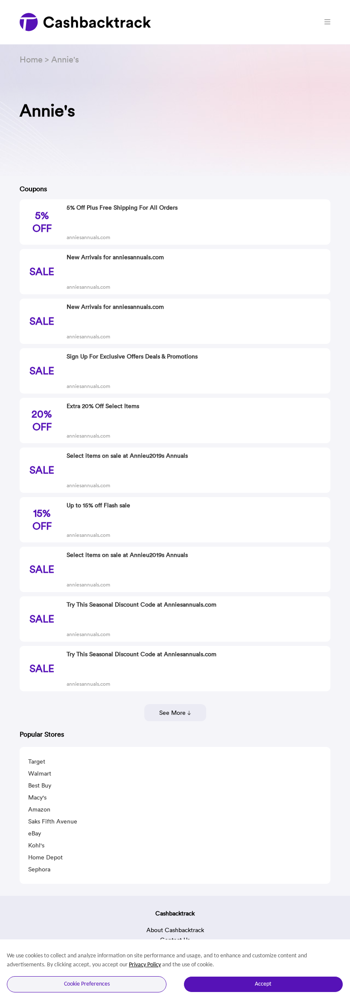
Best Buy (39, 785)
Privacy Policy (145, 965)
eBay (34, 833)
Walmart (39, 773)
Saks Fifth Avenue (52, 821)
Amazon (39, 809)
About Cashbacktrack (175, 930)
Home (31, 59)
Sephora (39, 869)
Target (36, 761)
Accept (263, 984)
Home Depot (45, 857)
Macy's (37, 797)
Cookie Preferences (87, 984)
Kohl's (36, 845)
